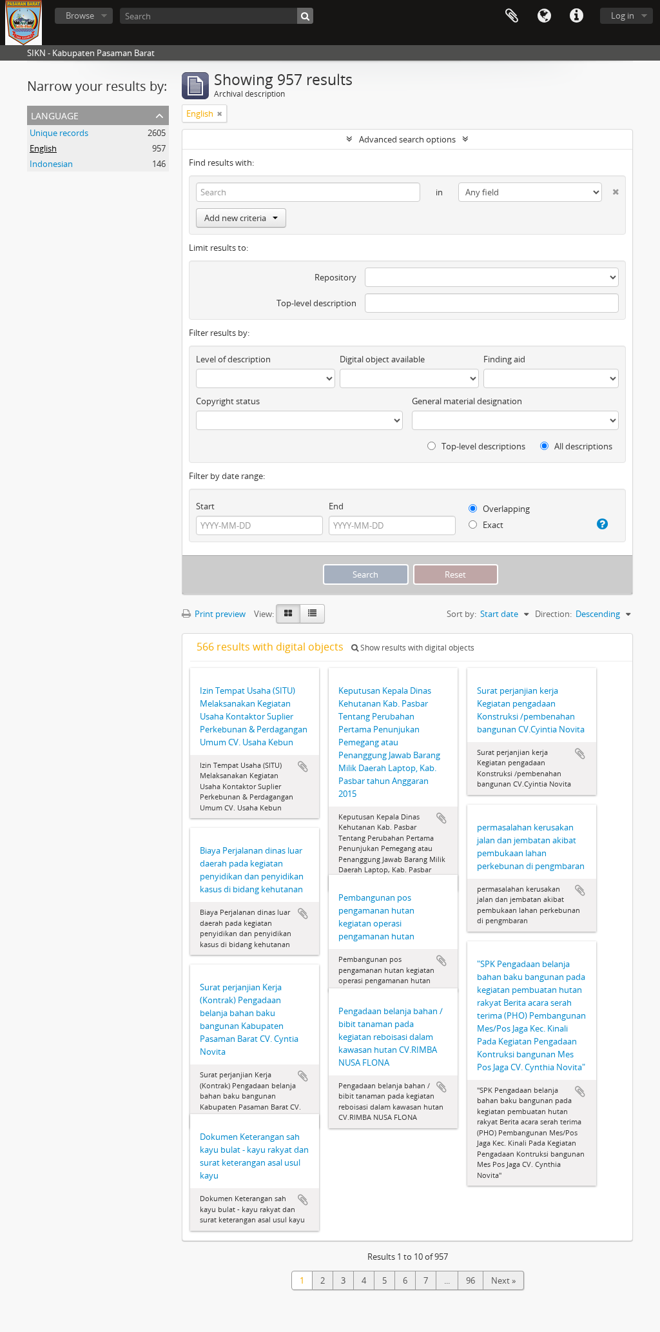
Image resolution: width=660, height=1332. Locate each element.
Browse (80, 15)
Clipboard (512, 16)
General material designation (467, 401)
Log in (622, 15)
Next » (503, 1280)
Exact (492, 525)
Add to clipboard (302, 766)
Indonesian (51, 164)
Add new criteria (235, 218)
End (336, 506)
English (43, 148)
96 (470, 1280)
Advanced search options (407, 139)
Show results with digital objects (416, 647)
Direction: (553, 614)
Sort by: (461, 614)
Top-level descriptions (482, 446)
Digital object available (382, 359)
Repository (335, 277)
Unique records (59, 133)
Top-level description (316, 303)
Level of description (233, 359)
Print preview (219, 614)
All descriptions (582, 446)
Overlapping (505, 508)
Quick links (576, 16)
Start (205, 506)
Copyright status (228, 401)
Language (544, 16)
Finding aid (504, 359)
